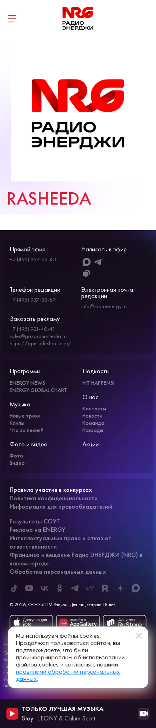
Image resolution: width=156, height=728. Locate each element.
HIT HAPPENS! (98, 382)
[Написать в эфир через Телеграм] (98, 262)
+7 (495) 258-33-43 (33, 259)
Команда (93, 422)
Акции (90, 444)
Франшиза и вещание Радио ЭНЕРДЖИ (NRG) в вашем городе (76, 559)
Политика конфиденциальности (54, 498)
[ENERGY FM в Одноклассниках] (60, 588)
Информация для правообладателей (61, 506)
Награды (92, 430)
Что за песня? (26, 430)
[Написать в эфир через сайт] (86, 274)
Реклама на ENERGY (37, 529)
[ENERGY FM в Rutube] (105, 588)
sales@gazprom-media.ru (38, 336)
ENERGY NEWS (27, 382)
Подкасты (96, 371)
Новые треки (25, 415)
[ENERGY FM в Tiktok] (14, 588)
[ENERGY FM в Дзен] (120, 588)
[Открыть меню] (12, 19)
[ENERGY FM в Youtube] (29, 588)
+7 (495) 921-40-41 (32, 329)
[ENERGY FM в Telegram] (75, 588)
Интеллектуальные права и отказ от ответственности (61, 542)
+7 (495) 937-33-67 (33, 299)
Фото (16, 455)
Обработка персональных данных (58, 571)
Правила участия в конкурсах (51, 489)
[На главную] (78, 19)
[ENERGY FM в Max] (136, 588)
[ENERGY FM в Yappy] (90, 588)
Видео (17, 462)
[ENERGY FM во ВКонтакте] (44, 588)
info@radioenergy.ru (104, 306)
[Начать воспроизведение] (12, 714)
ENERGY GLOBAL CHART (38, 390)
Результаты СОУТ (35, 521)
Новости (92, 415)
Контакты (94, 408)
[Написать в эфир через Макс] (86, 262)
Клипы (17, 422)
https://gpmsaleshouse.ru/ (40, 343)
